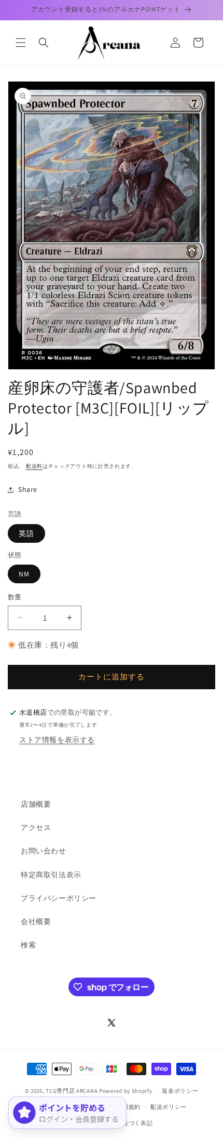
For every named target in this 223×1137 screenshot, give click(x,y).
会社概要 (36, 921)
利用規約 (128, 1107)
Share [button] (27, 489)
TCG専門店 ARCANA (71, 1090)
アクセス (36, 827)
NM (24, 574)
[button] (20, 42)
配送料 (34, 466)
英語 (26, 533)
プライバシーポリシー (58, 898)
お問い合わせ (43, 850)
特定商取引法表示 (51, 874)
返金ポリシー (180, 1090)
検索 (28, 944)
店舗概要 (36, 804)
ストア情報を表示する (57, 739)
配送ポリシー (168, 1107)
